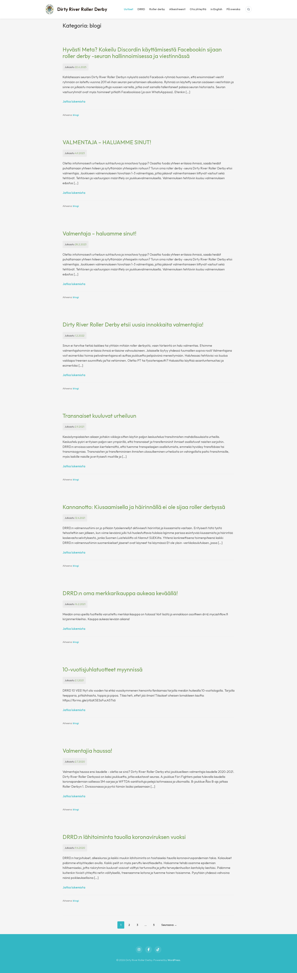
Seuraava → (169, 925)
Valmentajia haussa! (87, 750)
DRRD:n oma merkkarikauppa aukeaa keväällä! (120, 593)
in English (216, 9)
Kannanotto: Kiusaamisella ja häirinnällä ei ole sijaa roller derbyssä (144, 506)
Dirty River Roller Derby (82, 9)
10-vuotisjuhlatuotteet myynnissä (102, 669)
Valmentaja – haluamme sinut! (99, 233)
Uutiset (128, 9)
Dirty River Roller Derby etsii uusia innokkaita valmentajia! (133, 324)
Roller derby (157, 9)
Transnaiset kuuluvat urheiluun (99, 415)
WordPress (174, 960)
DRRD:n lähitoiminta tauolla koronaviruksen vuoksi (124, 836)
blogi (76, 115)
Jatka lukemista (74, 101)
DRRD (141, 9)
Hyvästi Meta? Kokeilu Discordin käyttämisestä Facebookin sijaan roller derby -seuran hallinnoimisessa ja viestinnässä (142, 52)
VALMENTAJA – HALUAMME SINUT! (107, 142)
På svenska (233, 9)
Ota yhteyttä (198, 9)
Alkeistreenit (177, 9)
